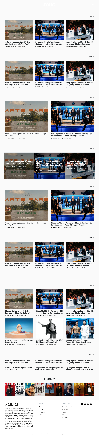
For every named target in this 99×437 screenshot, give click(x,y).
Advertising (42, 412)
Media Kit (41, 414)
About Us (41, 407)
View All (91, 16)
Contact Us (42, 409)
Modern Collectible (67, 407)
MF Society (65, 409)
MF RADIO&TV (65, 417)
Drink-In (64, 412)
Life (63, 414)
